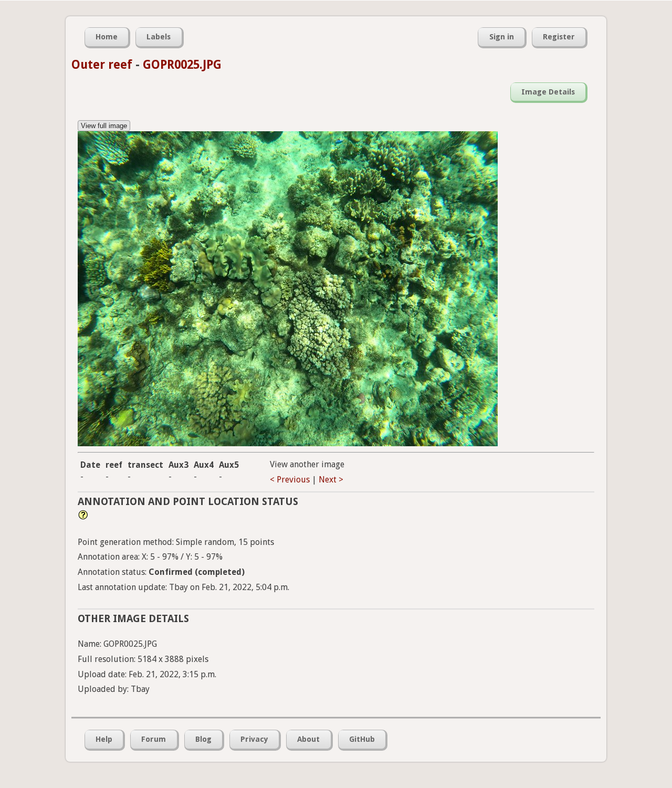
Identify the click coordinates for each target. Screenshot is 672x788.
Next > (331, 480)
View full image (104, 126)
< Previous (290, 480)
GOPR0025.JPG (182, 64)
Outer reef (101, 64)
